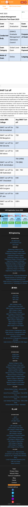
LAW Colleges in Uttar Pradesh (15, 447)
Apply (4, 222)
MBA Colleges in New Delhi (15, 306)
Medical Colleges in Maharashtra (15, 378)
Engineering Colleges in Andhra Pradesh (15, 253)
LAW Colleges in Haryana (15, 433)
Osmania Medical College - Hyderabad (15, 404)
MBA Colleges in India (15, 304)
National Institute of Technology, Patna (15, 277)
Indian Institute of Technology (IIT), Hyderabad (15, 281)
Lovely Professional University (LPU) (15, 279)
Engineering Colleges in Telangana (15, 268)
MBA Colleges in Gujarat (15, 310)
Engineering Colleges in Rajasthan (15, 267)
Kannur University (15, 463)
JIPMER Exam (15, 356)
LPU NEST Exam (15, 421)
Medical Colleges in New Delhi (15, 365)
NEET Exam (15, 358)
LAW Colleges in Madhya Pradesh (15, 439)
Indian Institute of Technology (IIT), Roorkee (15, 283)
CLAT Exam (15, 419)
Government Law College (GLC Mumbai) (15, 453)
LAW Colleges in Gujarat (15, 431)
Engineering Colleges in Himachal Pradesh (15, 259)
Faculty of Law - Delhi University (15, 452)
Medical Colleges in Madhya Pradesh (15, 376)
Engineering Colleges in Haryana (15, 257)
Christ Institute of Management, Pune (15, 330)
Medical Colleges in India (15, 363)
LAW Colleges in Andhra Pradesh (15, 429)
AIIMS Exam (15, 354)
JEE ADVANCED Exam (15, 242)
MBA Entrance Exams (15, 6)
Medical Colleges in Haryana (15, 371)
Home (4, 6)
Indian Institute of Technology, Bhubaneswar (15, 275)
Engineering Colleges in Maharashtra (15, 265)
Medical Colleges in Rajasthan (15, 380)
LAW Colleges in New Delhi (16, 427)
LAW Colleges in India (15, 425)
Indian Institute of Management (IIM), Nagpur (15, 342)
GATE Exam (15, 244)
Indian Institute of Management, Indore (15, 332)
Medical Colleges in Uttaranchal (15, 384)
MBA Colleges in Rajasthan (15, 321)
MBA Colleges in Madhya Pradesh (15, 318)
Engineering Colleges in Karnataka (15, 261)
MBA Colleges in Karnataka (15, 316)
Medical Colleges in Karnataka (15, 374)
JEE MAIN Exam (15, 241)
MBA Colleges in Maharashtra (15, 320)
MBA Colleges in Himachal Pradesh (15, 314)
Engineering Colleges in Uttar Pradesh (15, 270)
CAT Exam (15, 295)
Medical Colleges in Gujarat (15, 369)
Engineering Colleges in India (15, 249)
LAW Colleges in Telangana (15, 445)
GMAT (6, 8)
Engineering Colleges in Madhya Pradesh (15, 263)
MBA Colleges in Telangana (15, 323)
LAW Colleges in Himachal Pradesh (15, 435)
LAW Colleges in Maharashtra (15, 441)
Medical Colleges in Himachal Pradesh (15, 372)
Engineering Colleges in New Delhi (15, 251)
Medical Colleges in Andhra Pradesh (15, 367)
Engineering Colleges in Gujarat (16, 255)
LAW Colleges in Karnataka (15, 437)
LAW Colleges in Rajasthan (15, 443)
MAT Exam (15, 299)
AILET (15, 417)
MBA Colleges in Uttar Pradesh (15, 325)
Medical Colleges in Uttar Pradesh (15, 382)
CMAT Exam (15, 297)
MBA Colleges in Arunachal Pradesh (15, 308)
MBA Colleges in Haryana (15, 312)
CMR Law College (15, 461)
